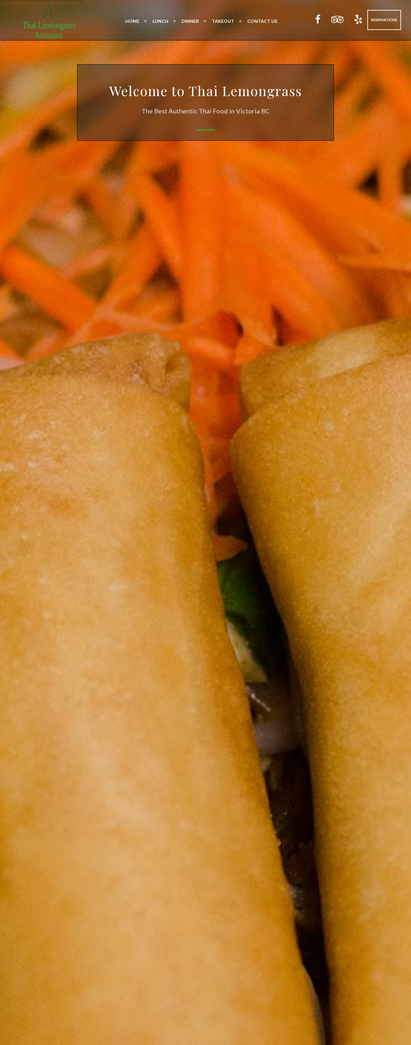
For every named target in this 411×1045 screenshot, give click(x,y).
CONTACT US (262, 21)
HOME (132, 21)
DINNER (190, 21)
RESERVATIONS (384, 20)
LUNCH (160, 21)
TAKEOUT (223, 21)
